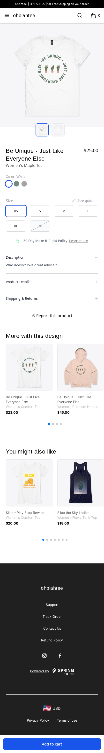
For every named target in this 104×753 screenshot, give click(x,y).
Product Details (18, 281)
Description (15, 257)
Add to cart (52, 744)
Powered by (39, 671)
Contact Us (52, 628)
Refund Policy (52, 640)
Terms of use (67, 720)
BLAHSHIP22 (37, 4)
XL (16, 226)
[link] (29, 367)
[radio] (16, 211)
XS (16, 211)
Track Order (52, 616)
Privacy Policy (38, 720)
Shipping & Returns (22, 298)
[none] (83, 200)
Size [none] (9, 200)
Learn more (78, 240)
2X (40, 226)
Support (52, 605)
